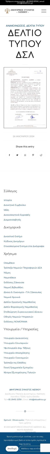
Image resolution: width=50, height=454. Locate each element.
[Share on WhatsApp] (25, 154)
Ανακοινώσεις (15, 25)
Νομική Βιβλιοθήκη (13, 287)
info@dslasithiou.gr (25, 3)
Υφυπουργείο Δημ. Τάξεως (17, 348)
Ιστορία (8, 200)
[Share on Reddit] (41, 154)
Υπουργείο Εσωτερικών (16, 343)
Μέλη (6, 210)
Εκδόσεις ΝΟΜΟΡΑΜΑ (15, 322)
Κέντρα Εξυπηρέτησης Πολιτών (20, 373)
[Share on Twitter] (17, 154)
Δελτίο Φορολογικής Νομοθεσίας (21, 307)
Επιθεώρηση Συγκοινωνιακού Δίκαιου (23, 312)
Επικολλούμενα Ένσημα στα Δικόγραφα (24, 246)
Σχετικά (7, 420)
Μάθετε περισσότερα (32, 449)
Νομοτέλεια (10, 278)
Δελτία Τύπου (35, 25)
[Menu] (42, 11)
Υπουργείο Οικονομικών (16, 358)
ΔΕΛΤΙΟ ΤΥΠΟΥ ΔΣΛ (25, 44)
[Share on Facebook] (9, 154)
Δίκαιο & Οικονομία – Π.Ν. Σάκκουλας (23, 292)
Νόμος (7, 273)
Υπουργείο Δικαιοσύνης (16, 338)
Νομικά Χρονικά (12, 297)
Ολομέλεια (9, 263)
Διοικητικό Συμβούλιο (15, 205)
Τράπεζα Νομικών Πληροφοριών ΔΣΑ (23, 268)
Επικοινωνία (18, 420)
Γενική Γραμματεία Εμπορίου (18, 368)
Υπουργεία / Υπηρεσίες (21, 329)
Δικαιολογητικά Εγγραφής (17, 215)
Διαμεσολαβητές (12, 220)
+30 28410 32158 (32, 1)
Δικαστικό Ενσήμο (13, 236)
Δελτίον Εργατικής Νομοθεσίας (20, 302)
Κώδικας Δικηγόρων (14, 241)
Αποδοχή (12, 449)
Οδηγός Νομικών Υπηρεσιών (18, 317)
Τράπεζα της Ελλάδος (15, 363)
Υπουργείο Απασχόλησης (17, 353)
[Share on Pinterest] (33, 154)
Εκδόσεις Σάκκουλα (14, 283)
